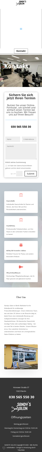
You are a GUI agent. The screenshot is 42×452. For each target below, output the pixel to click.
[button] (4, 448)
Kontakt (21, 50)
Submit (30, 173)
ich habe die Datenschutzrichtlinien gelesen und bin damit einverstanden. (18, 167)
